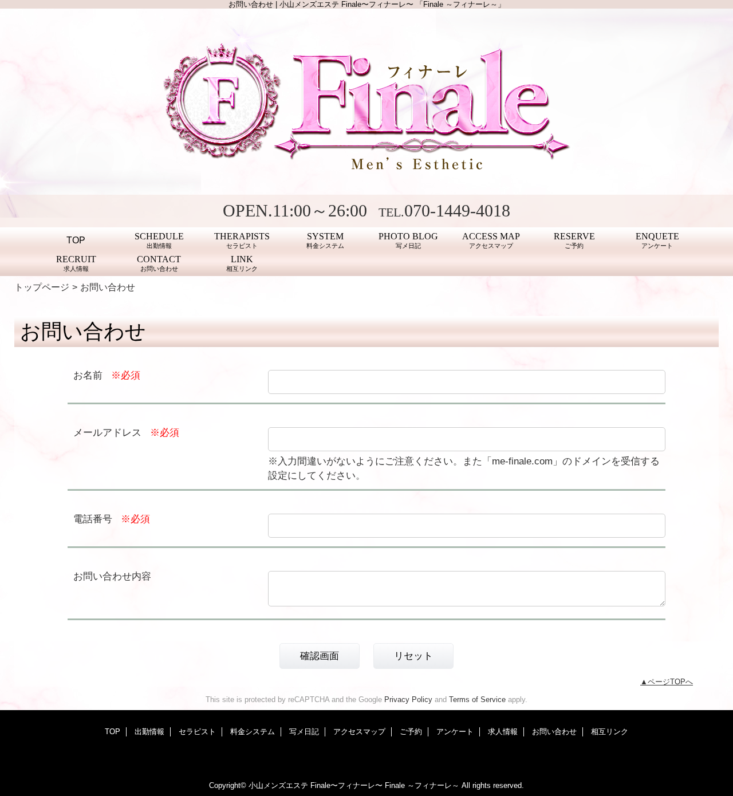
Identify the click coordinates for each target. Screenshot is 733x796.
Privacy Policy (408, 699)
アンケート (455, 731)
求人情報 (503, 731)
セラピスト (197, 731)
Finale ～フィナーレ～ (422, 785)
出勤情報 (149, 731)
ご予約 (411, 731)
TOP (75, 240)
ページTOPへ (670, 681)
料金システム (252, 731)
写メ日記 (304, 731)
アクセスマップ (359, 731)
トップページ (41, 287)
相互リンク (609, 731)
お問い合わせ (554, 731)
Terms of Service (477, 699)
